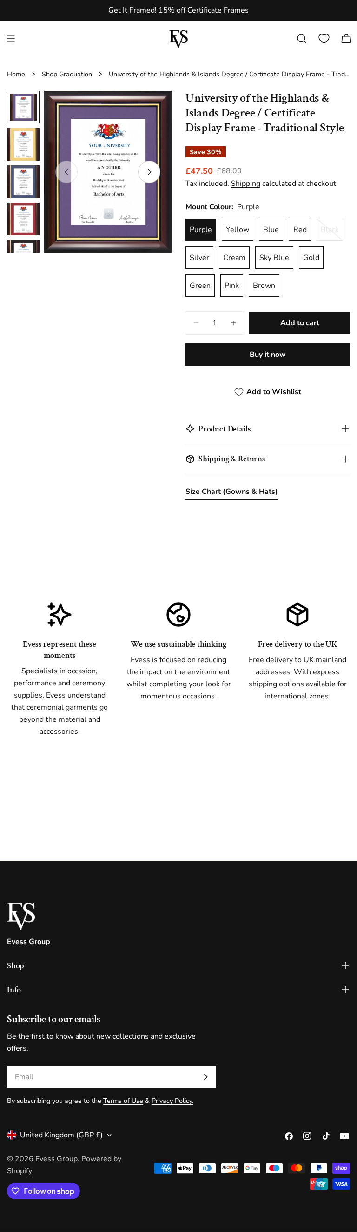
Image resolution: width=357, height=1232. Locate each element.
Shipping (245, 183)
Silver (199, 258)
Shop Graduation (67, 74)
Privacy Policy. (172, 1100)
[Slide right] (149, 172)
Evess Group (56, 1159)
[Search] (301, 38)
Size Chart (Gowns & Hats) (231, 491)
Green (200, 286)
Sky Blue (274, 258)
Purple (201, 230)
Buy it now (268, 354)
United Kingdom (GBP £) (61, 1135)
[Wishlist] (324, 39)
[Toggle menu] (10, 38)
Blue (271, 230)
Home (16, 74)
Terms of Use (123, 1100)
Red (300, 230)
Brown (264, 286)
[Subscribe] (205, 1077)
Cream (234, 258)
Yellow (237, 230)
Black (332, 233)
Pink (232, 286)
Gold (311, 258)
